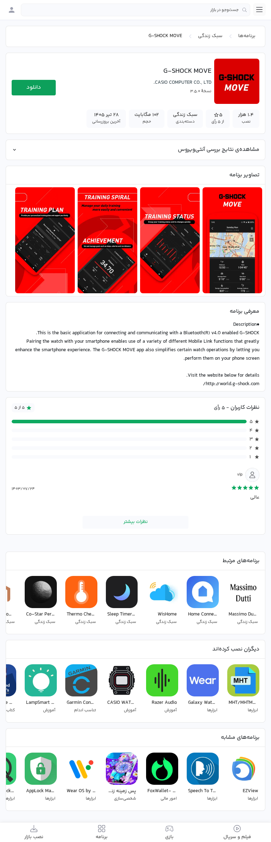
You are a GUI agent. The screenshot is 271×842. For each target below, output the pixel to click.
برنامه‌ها (246, 36)
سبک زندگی (210, 36)
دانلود (33, 87)
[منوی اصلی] (259, 9)
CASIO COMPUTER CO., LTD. (182, 83)
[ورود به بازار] (11, 10)
